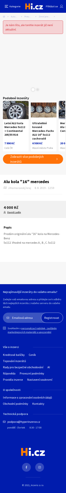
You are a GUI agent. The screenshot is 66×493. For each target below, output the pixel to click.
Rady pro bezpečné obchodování (23, 367)
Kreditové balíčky (14, 355)
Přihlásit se (52, 6)
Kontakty (38, 403)
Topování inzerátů (14, 361)
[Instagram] (39, 467)
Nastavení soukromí (39, 379)
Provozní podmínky (32, 373)
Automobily (16, 16)
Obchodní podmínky (15, 403)
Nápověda (9, 373)
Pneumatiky (30, 16)
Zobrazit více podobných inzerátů (27, 159)
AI (48, 367)
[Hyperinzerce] (34, 6)
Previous (28, 89)
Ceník (32, 355)
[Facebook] (26, 467)
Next (37, 89)
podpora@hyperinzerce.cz (23, 422)
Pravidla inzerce (13, 379)
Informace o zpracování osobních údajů (27, 397)
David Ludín (14, 212)
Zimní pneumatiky (47, 16)
